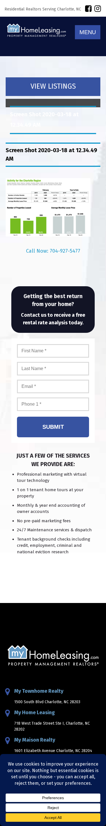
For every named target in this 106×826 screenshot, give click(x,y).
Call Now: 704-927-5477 (53, 251)
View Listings (53, 86)
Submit (53, 427)
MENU (87, 32)
